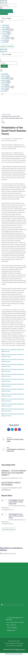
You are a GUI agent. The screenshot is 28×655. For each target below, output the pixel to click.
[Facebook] (8, 429)
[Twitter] (12, 429)
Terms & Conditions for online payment (14, 643)
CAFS (3, 122)
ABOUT (4, 27)
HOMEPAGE (5, 25)
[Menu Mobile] (2, 21)
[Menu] (7, 27)
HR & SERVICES (6, 38)
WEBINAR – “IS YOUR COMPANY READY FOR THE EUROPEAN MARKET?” (13, 473)
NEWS (4, 40)
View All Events (5, 490)
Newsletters (19, 118)
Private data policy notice (14, 641)
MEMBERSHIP (6, 30)
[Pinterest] (15, 429)
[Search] (1, 8)
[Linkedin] (19, 429)
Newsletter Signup (9, 529)
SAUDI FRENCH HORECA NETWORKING (11, 484)
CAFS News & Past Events (8, 116)
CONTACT (5, 42)
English (9, 18)
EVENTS (4, 32)
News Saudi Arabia (10, 118)
